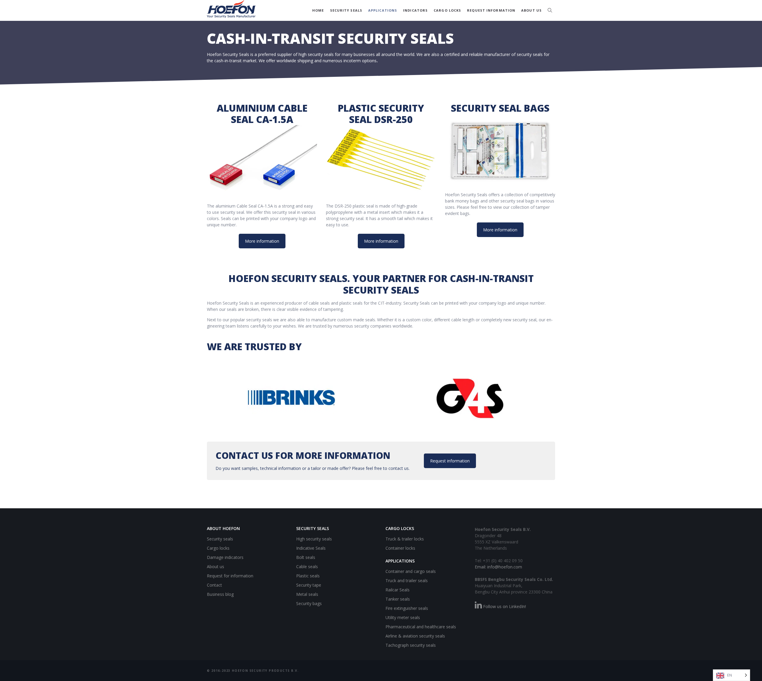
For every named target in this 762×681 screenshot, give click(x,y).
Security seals (346, 10)
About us (531, 10)
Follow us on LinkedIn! (504, 606)
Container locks (400, 548)
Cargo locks (447, 10)
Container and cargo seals (410, 571)
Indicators (415, 10)
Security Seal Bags (500, 108)
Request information (491, 10)
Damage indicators (225, 557)
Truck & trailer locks (404, 539)
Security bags (309, 603)
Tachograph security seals (410, 645)
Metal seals (307, 594)
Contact (214, 585)
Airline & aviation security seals (415, 636)
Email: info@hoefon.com (498, 567)
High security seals (314, 539)
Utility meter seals (402, 617)
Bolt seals (305, 557)
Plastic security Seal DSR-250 (381, 114)
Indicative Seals (311, 548)
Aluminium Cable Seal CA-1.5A (262, 114)
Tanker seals (397, 599)
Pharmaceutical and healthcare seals (420, 626)
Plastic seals (308, 576)
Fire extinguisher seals (406, 608)
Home (318, 10)
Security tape (308, 585)
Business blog (220, 594)
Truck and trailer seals (406, 580)
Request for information (230, 576)
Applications (382, 10)
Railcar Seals (397, 590)
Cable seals (307, 566)
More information (262, 241)
